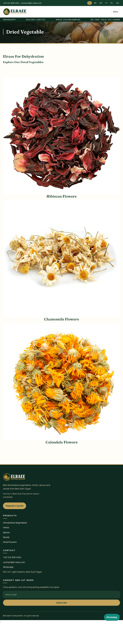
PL (112, 3)
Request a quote (14, 505)
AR (117, 3)
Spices (6, 532)
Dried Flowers (10, 542)
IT (106, 3)
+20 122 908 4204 (11, 3)
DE (95, 3)
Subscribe (61, 602)
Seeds (6, 537)
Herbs (6, 527)
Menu (115, 11)
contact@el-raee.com (31, 3)
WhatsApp (8, 567)
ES (101, 3)
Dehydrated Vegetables (15, 522)
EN (89, 3)
